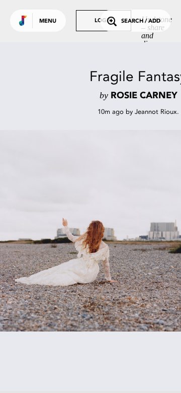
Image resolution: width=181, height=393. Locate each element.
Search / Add (140, 21)
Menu (47, 21)
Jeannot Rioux (156, 111)
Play (100, 231)
